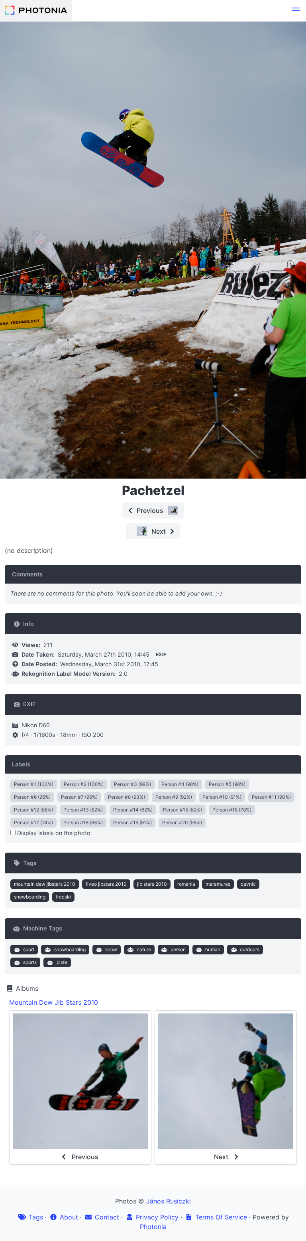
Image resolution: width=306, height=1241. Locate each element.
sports (30, 962)
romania (186, 884)
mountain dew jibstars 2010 (44, 884)
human (212, 949)
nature (144, 949)
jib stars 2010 (152, 884)
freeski (63, 897)
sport (28, 949)
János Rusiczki (168, 1201)
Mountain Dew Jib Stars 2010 (53, 1002)
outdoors (249, 949)
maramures (218, 884)
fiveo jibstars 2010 (106, 884)
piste (62, 962)
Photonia (153, 1227)
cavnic (248, 884)
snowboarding (29, 897)
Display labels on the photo (53, 832)
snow (111, 949)
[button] (296, 10)
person (178, 949)
